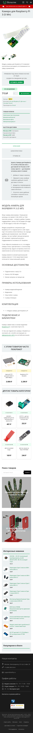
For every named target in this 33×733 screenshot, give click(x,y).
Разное (10, 103)
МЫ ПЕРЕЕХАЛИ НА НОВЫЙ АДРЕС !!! (16, 6)
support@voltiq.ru (10, 672)
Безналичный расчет (9, 117)
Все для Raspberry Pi (15, 101)
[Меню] (23, 2)
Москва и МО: (7, 131)
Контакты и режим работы (11, 694)
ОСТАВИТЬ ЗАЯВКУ (16, 82)
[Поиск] (27, 2)
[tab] (16, 145)
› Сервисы (26, 722)
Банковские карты (8, 119)
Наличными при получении (11, 115)
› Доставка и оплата (9, 725)
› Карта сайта (7, 722)
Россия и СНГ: (7, 135)
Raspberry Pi (6, 327)
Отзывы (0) (16, 156)
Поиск (27, 472)
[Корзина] (31, 2)
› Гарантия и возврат (22, 725)
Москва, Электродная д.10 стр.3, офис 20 (17, 664)
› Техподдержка (12, 729)
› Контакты (21, 729)
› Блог (20, 722)
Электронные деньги (9, 121)
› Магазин (15, 722)
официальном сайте (8, 335)
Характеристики (16, 151)
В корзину (26, 93)
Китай (14, 105)
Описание (16, 146)
